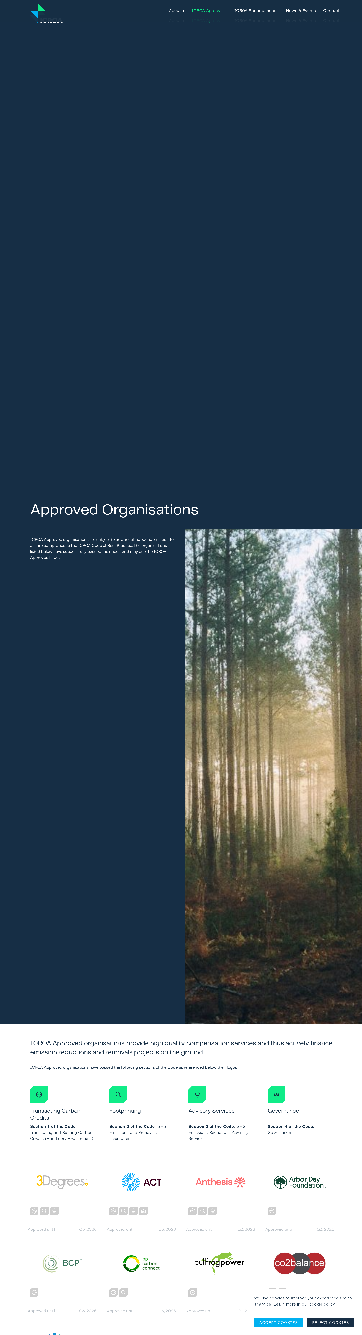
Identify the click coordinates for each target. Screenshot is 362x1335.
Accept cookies (278, 1323)
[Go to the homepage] (37, 11)
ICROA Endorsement (255, 21)
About (175, 21)
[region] (304, 1312)
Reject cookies (330, 1323)
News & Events (301, 21)
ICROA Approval (208, 21)
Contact (331, 21)
